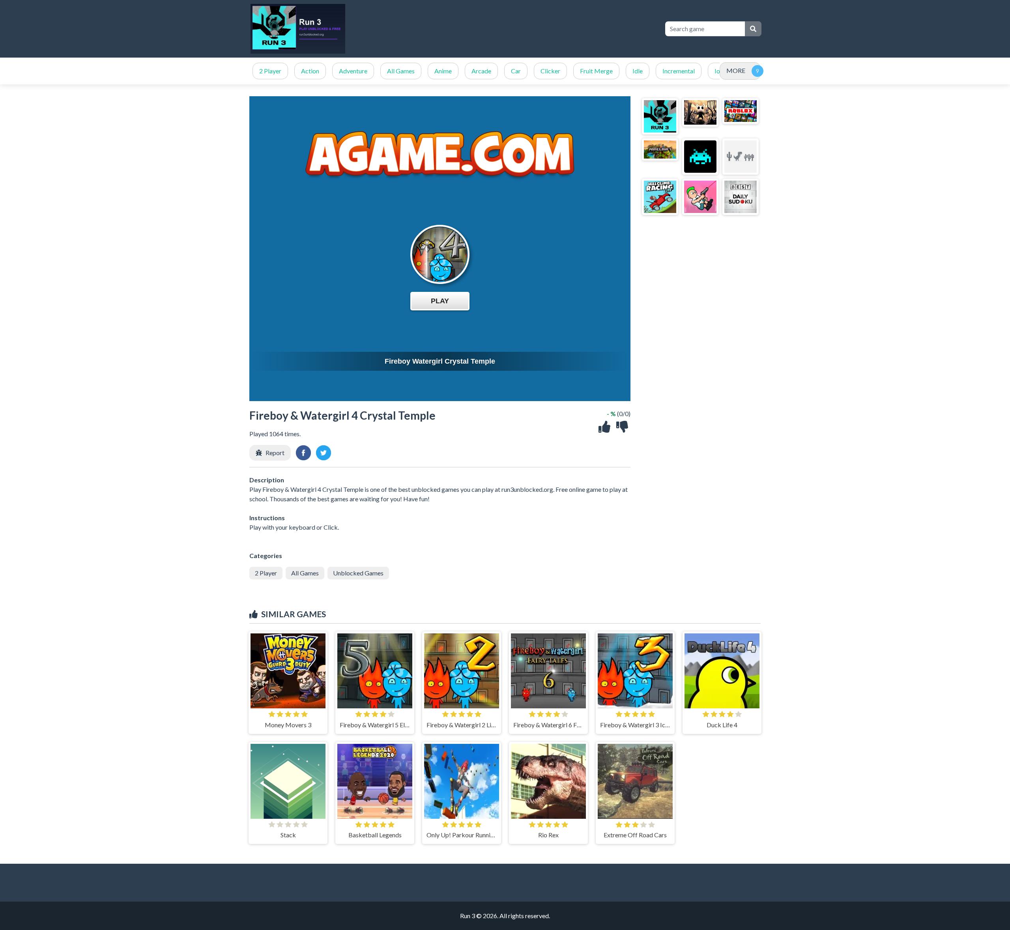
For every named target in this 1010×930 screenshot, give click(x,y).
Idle (637, 71)
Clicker (550, 71)
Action (310, 71)
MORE (735, 70)
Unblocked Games (358, 573)
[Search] (753, 28)
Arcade (481, 71)
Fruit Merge (596, 71)
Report (275, 452)
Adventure (353, 71)
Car (516, 71)
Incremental (678, 71)
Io (717, 71)
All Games (401, 71)
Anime (443, 71)
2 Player (270, 71)
